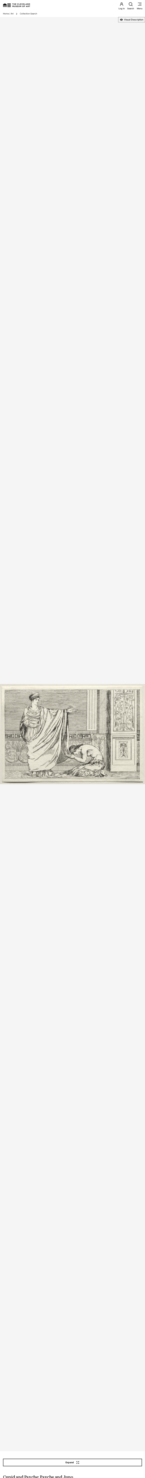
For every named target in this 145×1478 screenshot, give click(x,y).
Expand (70, 1462)
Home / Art (8, 13)
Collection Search (28, 13)
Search (130, 8)
